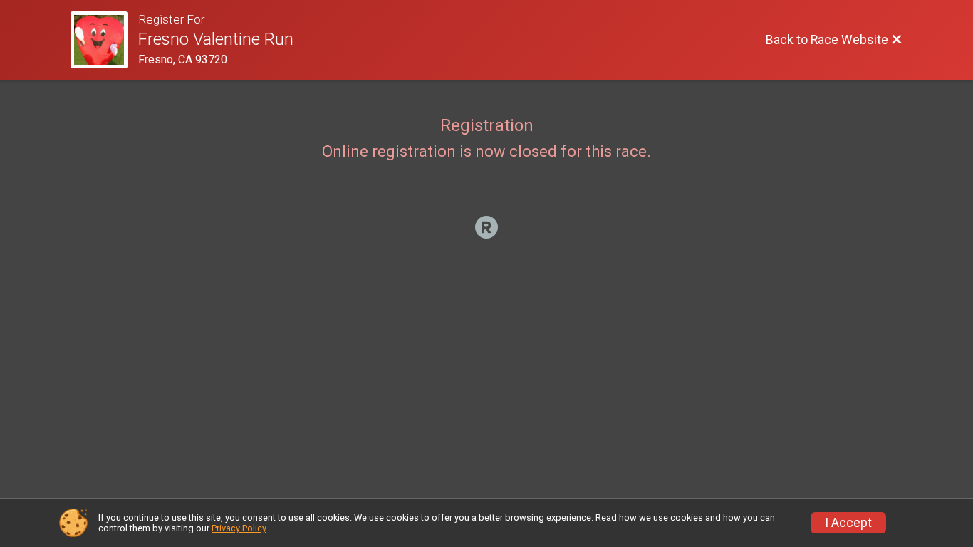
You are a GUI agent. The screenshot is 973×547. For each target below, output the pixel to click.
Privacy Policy (239, 528)
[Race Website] (104, 39)
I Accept (848, 523)
